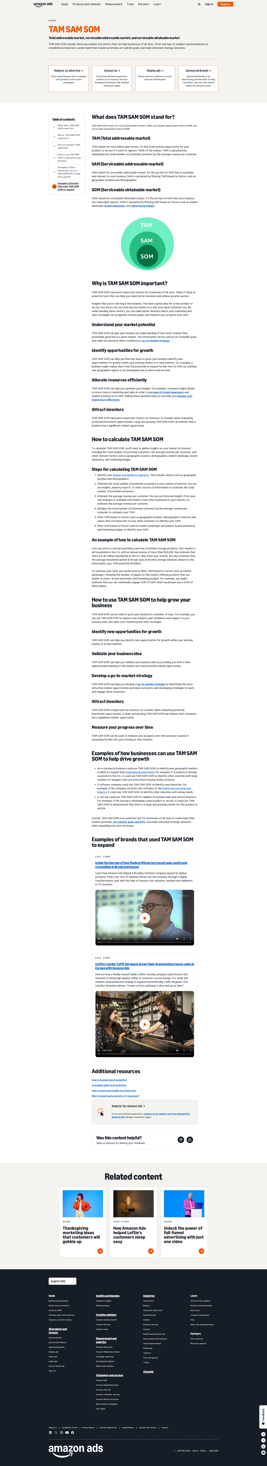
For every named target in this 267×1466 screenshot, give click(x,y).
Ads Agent (100, 1408)
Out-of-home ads (57, 1366)
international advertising (140, 772)
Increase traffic (55, 1310)
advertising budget (142, 205)
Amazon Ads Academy (200, 1301)
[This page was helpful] (189, 1140)
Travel (146, 1362)
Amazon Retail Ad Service (107, 1399)
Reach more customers (59, 1305)
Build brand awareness (59, 1301)
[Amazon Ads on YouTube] (67, 1433)
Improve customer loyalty (60, 1319)
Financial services (150, 1324)
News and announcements (202, 1324)
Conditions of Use (69, 1427)
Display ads (54, 1352)
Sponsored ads (55, 1337)
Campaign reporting (104, 1356)
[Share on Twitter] (263, 1440)
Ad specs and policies (200, 1315)
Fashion (146, 1319)
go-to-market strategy (156, 340)
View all (52, 1371)
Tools (130, 4)
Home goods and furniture (155, 1338)
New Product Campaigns (106, 1404)
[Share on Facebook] (263, 1434)
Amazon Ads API (103, 1389)
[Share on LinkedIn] (263, 1446)
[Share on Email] (263, 1452)
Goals (64, 4)
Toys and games (150, 1357)
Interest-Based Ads (108, 1427)
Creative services (103, 1324)
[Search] (199, 4)
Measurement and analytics (106, 1340)
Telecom (147, 1353)
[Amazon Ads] (40, 4)
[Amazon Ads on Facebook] (72, 1433)
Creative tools (102, 1329)
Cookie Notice (128, 1427)
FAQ (192, 1319)
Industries (149, 1295)
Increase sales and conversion (62, 1315)
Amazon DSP (101, 1380)
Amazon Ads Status (147, 1427)
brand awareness (115, 205)
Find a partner (197, 1338)
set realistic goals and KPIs (129, 821)
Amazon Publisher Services (108, 1394)
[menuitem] (62, 1352)
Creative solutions (106, 1314)
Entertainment (149, 1315)
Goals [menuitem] (52, 1295)
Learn (157, 4)
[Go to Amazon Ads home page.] (76, 1451)
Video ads (53, 1356)
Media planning (102, 1305)
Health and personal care (154, 1334)
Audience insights (104, 1301)
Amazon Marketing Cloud (107, 1385)
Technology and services (109, 1375)
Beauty (146, 1305)
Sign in (209, 4)
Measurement (113, 4)
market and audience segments (131, 475)
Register (225, 4)
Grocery (146, 1329)
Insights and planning (107, 1295)
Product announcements (201, 1305)
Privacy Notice (88, 1427)
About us (53, 1427)
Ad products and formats (58, 1330)
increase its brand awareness (166, 392)
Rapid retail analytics (105, 1366)
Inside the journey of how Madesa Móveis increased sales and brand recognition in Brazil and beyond (141, 865)
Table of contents (63, 119)
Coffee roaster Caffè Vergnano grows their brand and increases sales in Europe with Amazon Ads (144, 966)
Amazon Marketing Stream (108, 1352)
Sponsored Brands (57, 1347)
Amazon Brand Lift (104, 1347)
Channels (148, 1371)
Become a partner (198, 1343)
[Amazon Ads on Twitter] (56, 1433)
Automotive (148, 1301)
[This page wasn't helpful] (181, 1140)
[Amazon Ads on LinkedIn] (50, 1433)
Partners (143, 4)
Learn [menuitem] (194, 1295)
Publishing (147, 1348)
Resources (195, 1310)
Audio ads (53, 1361)
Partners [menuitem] (196, 1333)
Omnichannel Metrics (105, 1361)
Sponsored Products (57, 1342)
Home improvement (152, 1343)
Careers (164, 1427)
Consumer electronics (152, 1310)
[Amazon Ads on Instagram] (61, 1433)
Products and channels (87, 4)
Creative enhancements (106, 1319)
